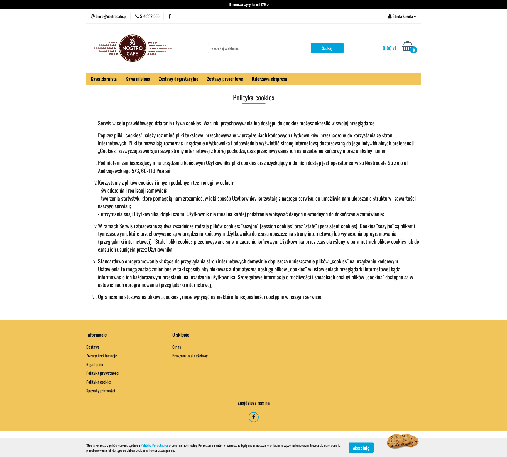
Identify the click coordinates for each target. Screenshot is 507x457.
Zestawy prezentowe (225, 78)
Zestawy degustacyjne (178, 78)
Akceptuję (361, 447)
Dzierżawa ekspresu (269, 78)
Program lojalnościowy (190, 355)
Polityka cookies (99, 382)
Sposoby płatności (100, 390)
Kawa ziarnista (104, 78)
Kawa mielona (138, 78)
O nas (176, 347)
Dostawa (92, 347)
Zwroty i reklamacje (101, 355)
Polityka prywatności (102, 373)
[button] (96, 334)
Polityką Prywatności (154, 445)
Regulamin (94, 364)
